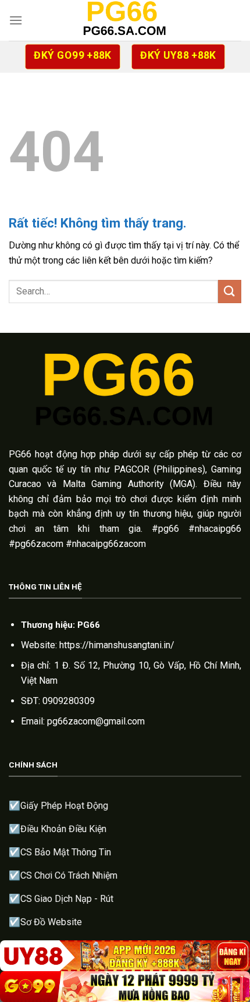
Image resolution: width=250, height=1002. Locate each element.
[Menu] (16, 20)
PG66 (20, 454)
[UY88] (125, 955)
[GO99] (125, 986)
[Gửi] (229, 291)
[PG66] (125, 20)
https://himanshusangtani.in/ (116, 645)
